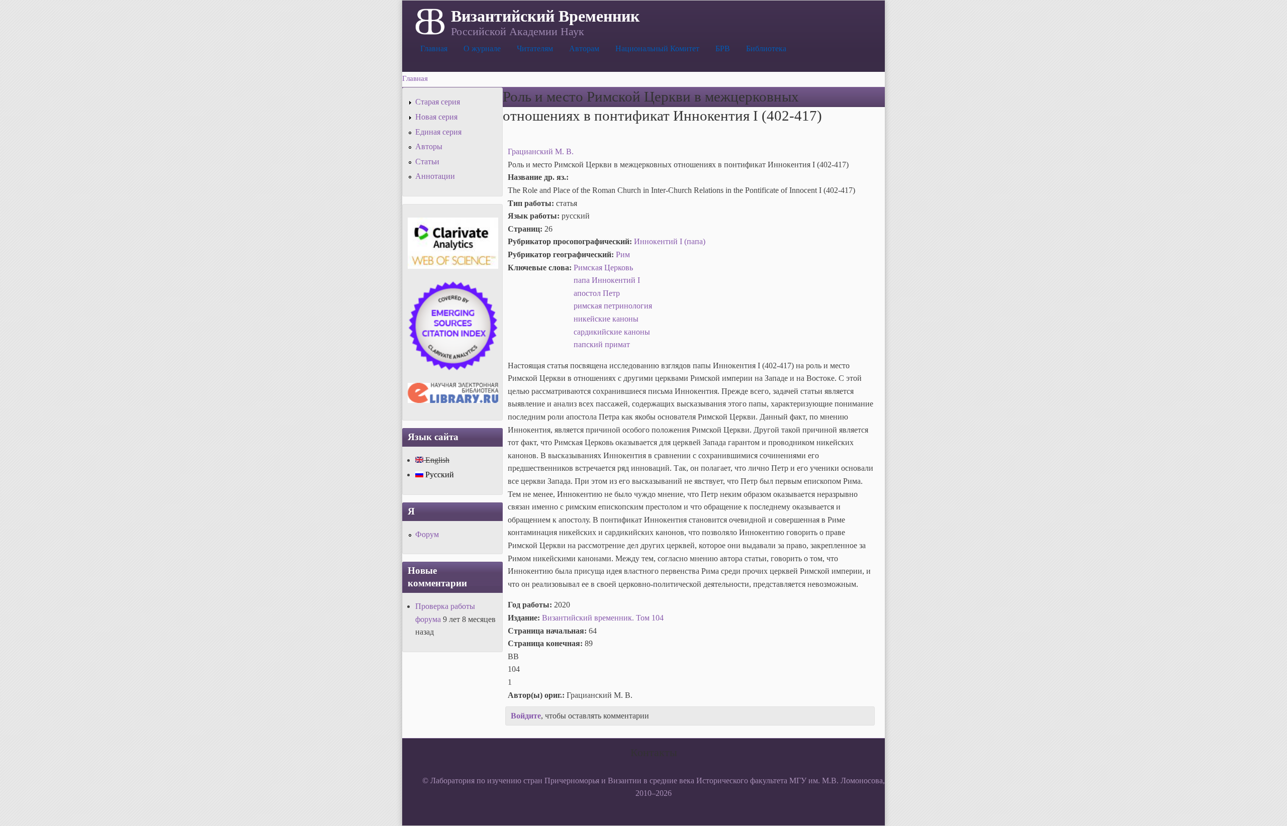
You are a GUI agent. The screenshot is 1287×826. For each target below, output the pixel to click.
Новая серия (436, 117)
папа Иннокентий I (607, 280)
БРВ (722, 48)
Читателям (535, 48)
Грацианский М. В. (541, 151)
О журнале (482, 48)
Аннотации (435, 176)
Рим (623, 254)
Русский (438, 474)
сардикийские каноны (612, 332)
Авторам (584, 48)
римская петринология (613, 305)
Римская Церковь (603, 267)
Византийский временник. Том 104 (603, 617)
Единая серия (438, 132)
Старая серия (437, 101)
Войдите (526, 715)
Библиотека (766, 48)
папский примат (602, 344)
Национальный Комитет (657, 48)
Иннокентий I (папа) (669, 241)
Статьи (427, 161)
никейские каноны (606, 319)
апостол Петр (597, 293)
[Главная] (429, 21)
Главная (433, 48)
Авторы (428, 146)
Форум (427, 534)
